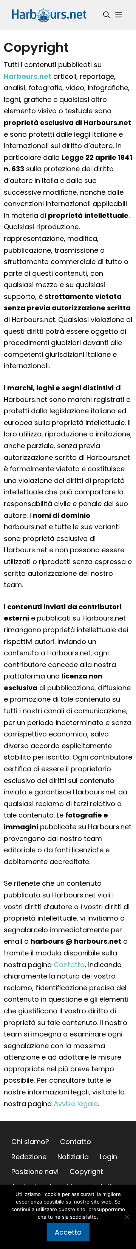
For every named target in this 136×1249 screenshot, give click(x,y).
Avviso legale (76, 1103)
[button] (106, 15)
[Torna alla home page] (49, 14)
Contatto (69, 964)
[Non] (126, 1217)
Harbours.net (27, 76)
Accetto (68, 1232)
